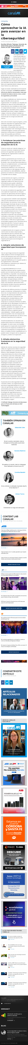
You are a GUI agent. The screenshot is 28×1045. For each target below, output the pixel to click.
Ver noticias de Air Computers (14, 608)
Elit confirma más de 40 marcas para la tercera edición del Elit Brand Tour (13, 618)
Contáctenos (7, 1003)
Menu (15, 2)
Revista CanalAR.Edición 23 (9, 720)
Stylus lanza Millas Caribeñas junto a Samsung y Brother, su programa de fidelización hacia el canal (13, 530)
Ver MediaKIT (10, 1020)
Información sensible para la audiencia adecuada (14, 1014)
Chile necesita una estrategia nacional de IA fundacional (17, 955)
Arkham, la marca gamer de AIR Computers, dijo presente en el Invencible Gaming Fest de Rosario (13, 574)
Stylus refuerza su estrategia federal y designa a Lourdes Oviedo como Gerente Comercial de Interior (14, 558)
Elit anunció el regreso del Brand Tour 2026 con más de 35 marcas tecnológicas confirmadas (14, 645)
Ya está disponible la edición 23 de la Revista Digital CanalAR (16, 1031)
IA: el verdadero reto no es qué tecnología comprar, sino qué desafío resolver (16, 946)
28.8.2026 (12, 939)
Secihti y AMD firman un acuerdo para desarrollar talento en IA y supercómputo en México (17, 964)
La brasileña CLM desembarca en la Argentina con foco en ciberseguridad (14, 711)
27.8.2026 (12, 949)
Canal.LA (6, 932)
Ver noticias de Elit (14, 652)
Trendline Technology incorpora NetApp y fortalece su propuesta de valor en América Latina (17, 974)
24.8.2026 (12, 967)
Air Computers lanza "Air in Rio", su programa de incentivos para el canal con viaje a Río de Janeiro (14, 596)
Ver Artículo (3, 547)
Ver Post (9, 1038)
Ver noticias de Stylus (14, 564)
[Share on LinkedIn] (17, 51)
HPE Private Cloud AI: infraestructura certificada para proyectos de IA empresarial (13, 602)
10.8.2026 (12, 977)
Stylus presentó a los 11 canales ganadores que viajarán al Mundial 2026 (13, 552)
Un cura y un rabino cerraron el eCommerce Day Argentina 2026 (15, 936)
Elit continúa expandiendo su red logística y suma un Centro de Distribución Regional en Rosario (13, 640)
